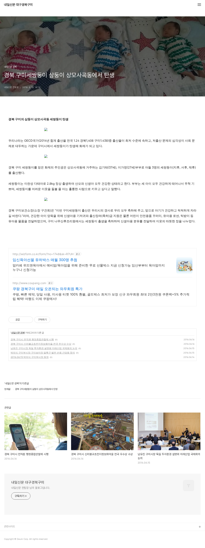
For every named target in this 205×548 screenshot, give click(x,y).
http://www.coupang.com (29, 283)
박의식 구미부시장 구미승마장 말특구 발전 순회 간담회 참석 (43, 352)
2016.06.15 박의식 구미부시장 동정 (30, 357)
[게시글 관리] (28, 320)
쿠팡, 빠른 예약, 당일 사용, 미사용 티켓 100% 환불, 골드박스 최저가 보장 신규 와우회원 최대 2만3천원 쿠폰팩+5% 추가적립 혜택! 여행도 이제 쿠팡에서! (101, 296)
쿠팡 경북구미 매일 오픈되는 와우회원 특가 (47, 289)
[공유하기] (23, 320)
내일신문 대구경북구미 (18, 5)
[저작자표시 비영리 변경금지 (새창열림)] (55, 319)
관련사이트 (9, 526)
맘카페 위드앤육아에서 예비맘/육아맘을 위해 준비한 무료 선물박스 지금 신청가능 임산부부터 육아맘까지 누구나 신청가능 (89, 267)
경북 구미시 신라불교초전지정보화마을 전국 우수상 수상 (41, 343)
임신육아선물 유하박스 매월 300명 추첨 (45, 260)
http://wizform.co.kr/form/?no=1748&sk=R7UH (43, 254)
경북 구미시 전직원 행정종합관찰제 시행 (32, 339)
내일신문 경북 (18, 332)
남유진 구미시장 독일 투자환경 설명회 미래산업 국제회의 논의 (44, 348)
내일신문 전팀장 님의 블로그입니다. (30, 487)
